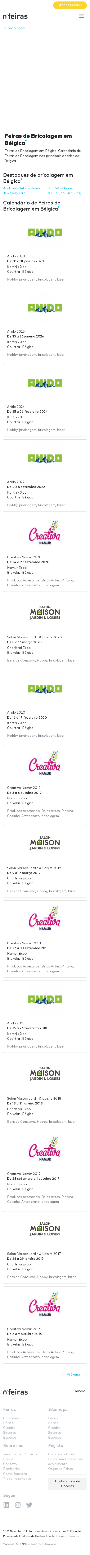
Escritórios (12, 1469)
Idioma (80, 1391)
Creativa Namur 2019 (24, 787)
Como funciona (15, 1474)
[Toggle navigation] (81, 16)
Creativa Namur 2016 (24, 1329)
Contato (10, 1464)
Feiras (9, 1410)
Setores (9, 1432)
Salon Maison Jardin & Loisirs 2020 (34, 637)
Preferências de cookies (63, 1536)
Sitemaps (57, 1410)
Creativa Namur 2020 (24, 557)
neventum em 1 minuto (20, 1454)
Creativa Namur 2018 (24, 943)
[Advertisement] (45, 80)
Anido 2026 (16, 331)
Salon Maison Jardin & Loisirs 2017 (34, 1254)
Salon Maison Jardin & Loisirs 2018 (34, 1098)
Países (8, 1423)
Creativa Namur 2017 (24, 1173)
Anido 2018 (15, 1023)
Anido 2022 (16, 482)
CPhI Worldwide (59, 188)
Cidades (9, 1428)
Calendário (11, 1418)
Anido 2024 (16, 407)
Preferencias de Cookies (67, 1484)
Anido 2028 (16, 256)
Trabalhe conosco (17, 1478)
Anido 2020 (16, 712)
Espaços (10, 1437)
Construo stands (61, 1454)
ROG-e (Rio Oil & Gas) (64, 193)
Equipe (8, 1459)
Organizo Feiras (60, 1469)
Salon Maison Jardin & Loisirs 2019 (34, 868)
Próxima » (74, 1374)
